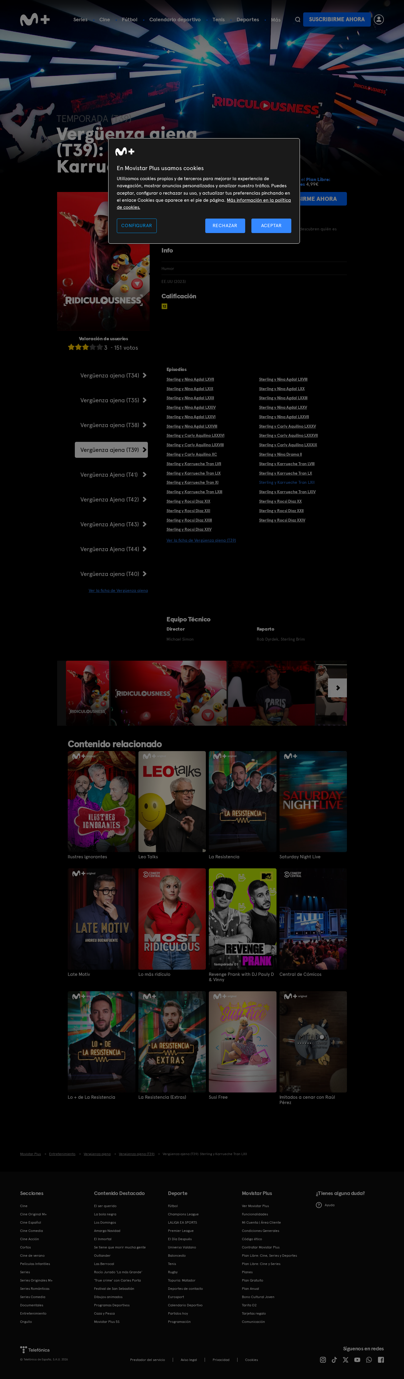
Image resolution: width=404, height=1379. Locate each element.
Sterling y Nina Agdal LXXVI (191, 416)
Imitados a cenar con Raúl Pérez (307, 1100)
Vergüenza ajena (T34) (109, 375)
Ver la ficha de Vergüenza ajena (118, 590)
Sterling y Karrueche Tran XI (193, 482)
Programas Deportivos (112, 1305)
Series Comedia (32, 1297)
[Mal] (78, 347)
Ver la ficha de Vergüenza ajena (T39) (201, 540)
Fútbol (130, 19)
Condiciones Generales (260, 1231)
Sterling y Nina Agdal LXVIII (283, 379)
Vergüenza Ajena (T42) (109, 499)
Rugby (172, 1272)
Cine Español (30, 1222)
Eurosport (176, 1297)
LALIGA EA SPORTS (182, 1222)
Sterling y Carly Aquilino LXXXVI (195, 435)
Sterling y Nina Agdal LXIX (190, 388)
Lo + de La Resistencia (91, 1097)
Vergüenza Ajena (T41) (109, 474)
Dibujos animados (108, 1297)
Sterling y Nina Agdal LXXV (283, 407)
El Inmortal (102, 1239)
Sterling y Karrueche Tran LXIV (287, 491)
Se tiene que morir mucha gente (120, 1247)
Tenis (219, 19)
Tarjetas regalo (254, 1313)
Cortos (25, 1247)
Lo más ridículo (154, 974)
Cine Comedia (31, 1231)
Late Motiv (79, 974)
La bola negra (105, 1214)
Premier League (181, 1231)
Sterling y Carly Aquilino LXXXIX (288, 444)
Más (276, 20)
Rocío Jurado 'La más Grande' (118, 1272)
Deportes (248, 19)
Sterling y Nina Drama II (280, 454)
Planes (247, 1272)
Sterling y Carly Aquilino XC (192, 454)
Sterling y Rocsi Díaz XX (280, 501)
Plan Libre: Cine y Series (261, 1264)
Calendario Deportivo (185, 1305)
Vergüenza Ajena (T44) (109, 549)
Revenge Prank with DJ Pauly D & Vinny (241, 977)
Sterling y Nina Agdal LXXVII (284, 416)
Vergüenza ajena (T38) (109, 425)
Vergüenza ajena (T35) (109, 400)
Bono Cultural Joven (258, 1297)
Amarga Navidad (107, 1231)
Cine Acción (29, 1239)
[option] (88, 693)
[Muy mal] (71, 347)
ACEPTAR (271, 225)
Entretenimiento (33, 1313)
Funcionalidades (255, 1214)
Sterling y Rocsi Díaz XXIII (189, 520)
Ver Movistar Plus (255, 1206)
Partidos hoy (178, 1313)
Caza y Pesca (104, 1313)
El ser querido (105, 1206)
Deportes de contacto (185, 1289)
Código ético (252, 1239)
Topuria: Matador (181, 1280)
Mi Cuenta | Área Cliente (261, 1222)
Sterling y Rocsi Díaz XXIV (282, 520)
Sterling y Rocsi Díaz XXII (281, 510)
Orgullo (26, 1322)
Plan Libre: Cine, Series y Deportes (269, 1255)
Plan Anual (250, 1289)
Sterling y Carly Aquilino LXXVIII (195, 444)
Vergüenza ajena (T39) (109, 449)
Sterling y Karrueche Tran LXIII (194, 491)
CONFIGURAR (136, 225)
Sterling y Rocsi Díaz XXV (189, 529)
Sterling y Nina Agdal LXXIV (191, 407)
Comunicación (253, 1322)
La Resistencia (224, 856)
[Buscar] (297, 19)
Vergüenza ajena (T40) (109, 573)
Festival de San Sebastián (114, 1289)
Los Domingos (105, 1222)
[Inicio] (35, 19)
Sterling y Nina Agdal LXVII (190, 379)
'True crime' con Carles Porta (117, 1280)
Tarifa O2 (249, 1305)
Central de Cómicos (300, 974)
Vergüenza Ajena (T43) (109, 524)
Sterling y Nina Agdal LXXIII (283, 397)
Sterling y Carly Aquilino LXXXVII (288, 435)
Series (80, 19)
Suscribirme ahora (337, 19)
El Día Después (180, 1239)
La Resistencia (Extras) (162, 1097)
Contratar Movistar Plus (260, 1247)
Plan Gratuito (252, 1280)
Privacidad (221, 1360)
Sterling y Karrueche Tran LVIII (287, 463)
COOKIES (251, 1360)
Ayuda (329, 1205)
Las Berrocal (104, 1264)
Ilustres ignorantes (87, 856)
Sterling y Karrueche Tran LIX (194, 473)
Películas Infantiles (35, 1264)
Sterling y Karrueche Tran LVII (194, 463)
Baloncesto (177, 1255)
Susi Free (218, 1097)
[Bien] (92, 347)
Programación (179, 1322)
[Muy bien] (99, 347)
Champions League (183, 1214)
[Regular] (85, 347)
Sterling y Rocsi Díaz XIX (188, 501)
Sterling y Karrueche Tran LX (285, 473)
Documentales (31, 1305)
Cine (104, 19)
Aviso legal (189, 1360)
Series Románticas (34, 1289)
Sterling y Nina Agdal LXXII (190, 397)
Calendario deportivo (175, 19)
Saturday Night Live (300, 856)
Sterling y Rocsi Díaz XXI (188, 510)
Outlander (102, 1255)
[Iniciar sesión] (379, 19)
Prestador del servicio (147, 1360)
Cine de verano (32, 1255)
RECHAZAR (225, 225)
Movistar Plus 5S (106, 1322)
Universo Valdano (182, 1247)
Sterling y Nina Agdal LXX (282, 388)
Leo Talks (148, 856)
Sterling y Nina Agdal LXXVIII (192, 426)
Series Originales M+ (36, 1280)
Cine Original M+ (33, 1214)
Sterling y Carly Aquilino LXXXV (287, 426)
